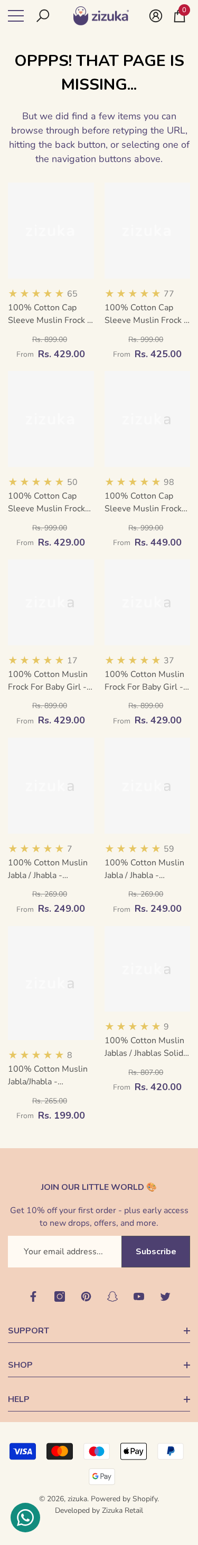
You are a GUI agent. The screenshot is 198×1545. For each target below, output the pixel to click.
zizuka (77, 1499)
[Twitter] (165, 1296)
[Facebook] (33, 1296)
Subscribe (156, 1251)
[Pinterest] (86, 1296)
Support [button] (28, 1331)
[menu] (16, 16)
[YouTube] (139, 1296)
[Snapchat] (112, 1296)
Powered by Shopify (124, 1499)
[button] (43, 16)
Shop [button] (20, 1365)
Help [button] (19, 1399)
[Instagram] (59, 1296)
